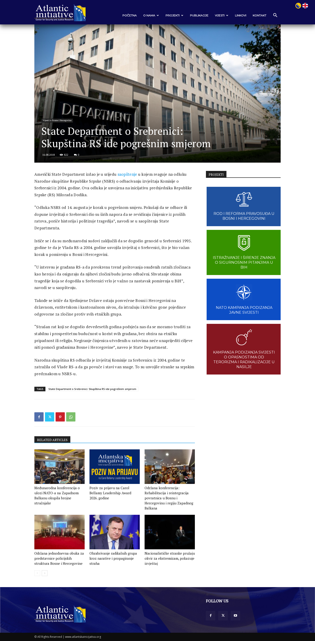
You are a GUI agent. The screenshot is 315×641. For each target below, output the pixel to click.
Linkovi (240, 15)
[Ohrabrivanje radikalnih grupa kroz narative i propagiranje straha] (114, 532)
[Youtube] (235, 615)
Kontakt (259, 15)
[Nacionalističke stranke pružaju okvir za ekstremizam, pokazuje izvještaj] (170, 532)
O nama (149, 15)
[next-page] (45, 573)
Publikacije (199, 15)
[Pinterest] (60, 416)
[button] (275, 15)
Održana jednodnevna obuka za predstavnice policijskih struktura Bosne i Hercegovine (59, 558)
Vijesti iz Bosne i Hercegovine (57, 120)
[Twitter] (49, 416)
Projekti (173, 15)
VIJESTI (220, 15)
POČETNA (129, 15)
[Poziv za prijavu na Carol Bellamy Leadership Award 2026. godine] (114, 466)
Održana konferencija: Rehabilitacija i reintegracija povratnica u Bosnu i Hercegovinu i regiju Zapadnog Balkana (169, 498)
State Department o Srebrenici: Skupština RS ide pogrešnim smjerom (92, 389)
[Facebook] (39, 416)
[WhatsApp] (70, 416)
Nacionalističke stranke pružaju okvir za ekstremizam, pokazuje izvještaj (170, 558)
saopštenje (127, 174)
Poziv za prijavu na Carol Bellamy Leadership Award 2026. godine (110, 493)
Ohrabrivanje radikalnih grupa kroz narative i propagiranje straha (113, 558)
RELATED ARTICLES (52, 440)
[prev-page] (37, 573)
